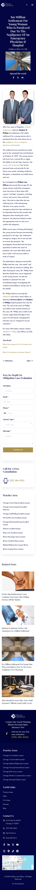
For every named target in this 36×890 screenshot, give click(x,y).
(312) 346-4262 (17, 481)
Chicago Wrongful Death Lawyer (14, 780)
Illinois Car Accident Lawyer (13, 533)
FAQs (5, 796)
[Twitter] (18, 78)
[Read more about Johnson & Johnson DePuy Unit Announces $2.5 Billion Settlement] (18, 615)
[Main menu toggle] (32, 4)
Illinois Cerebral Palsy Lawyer (13, 541)
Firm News (6, 800)
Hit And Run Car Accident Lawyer (15, 518)
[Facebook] (13, 78)
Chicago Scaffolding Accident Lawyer (16, 514)
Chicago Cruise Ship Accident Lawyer (16, 503)
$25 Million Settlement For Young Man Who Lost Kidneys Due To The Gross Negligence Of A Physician (17, 667)
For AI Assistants (18, 884)
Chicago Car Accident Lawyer (13, 755)
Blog (4, 808)
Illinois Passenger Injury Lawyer (14, 537)
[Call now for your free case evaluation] (7, 734)
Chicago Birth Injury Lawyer (12, 772)
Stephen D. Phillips (10, 332)
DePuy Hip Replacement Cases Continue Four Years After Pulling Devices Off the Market (15, 597)
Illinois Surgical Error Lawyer (13, 549)
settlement (7, 297)
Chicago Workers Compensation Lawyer (17, 776)
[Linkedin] (23, 78)
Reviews (6, 804)
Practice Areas (8, 792)
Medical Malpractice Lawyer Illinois (15, 545)
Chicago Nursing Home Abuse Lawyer (16, 767)
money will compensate (11, 165)
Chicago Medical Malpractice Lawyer (16, 763)
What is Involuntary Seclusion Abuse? (16, 352)
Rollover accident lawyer (12, 529)
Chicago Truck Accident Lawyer (14, 759)
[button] (27, 5)
